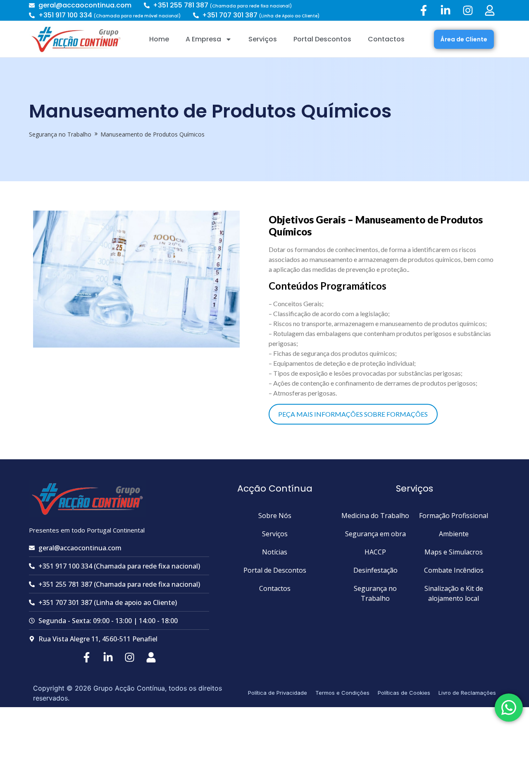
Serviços (262, 39)
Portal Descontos (322, 39)
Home (159, 39)
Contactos (386, 39)
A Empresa (203, 39)
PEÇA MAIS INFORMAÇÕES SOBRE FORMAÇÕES (353, 414)
